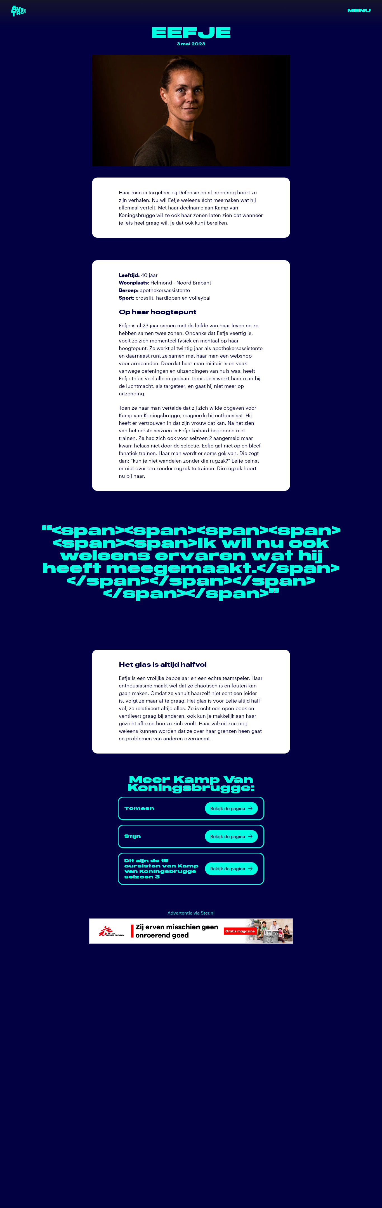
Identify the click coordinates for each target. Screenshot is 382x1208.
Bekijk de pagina (227, 808)
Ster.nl (207, 912)
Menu (359, 11)
